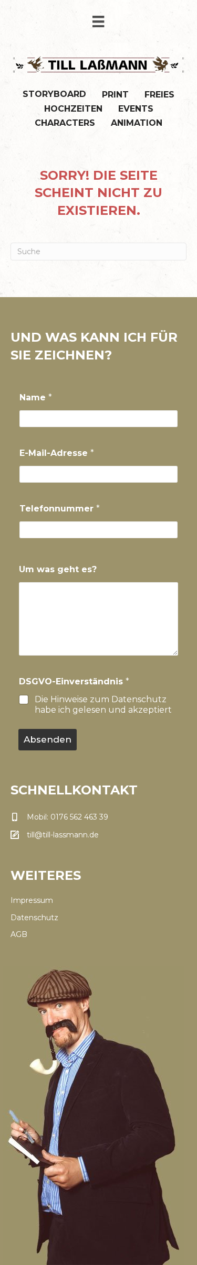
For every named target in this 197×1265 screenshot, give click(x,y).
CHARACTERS (65, 123)
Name (35, 397)
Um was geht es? (58, 569)
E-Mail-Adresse (56, 453)
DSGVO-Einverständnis (74, 681)
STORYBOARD (54, 94)
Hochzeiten (73, 109)
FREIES (159, 95)
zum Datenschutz (128, 699)
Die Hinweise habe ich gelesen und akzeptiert (103, 704)
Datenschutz (34, 917)
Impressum (32, 900)
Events (135, 109)
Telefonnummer (59, 509)
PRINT (115, 95)
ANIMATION (136, 123)
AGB (19, 934)
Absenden (47, 739)
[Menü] (98, 21)
